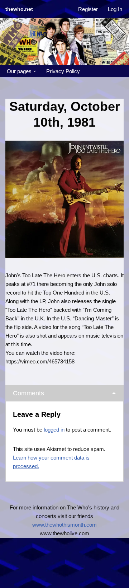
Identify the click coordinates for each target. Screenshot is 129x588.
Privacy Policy (63, 71)
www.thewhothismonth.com (64, 525)
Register (88, 9)
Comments (28, 393)
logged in (54, 430)
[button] (34, 71)
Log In (115, 9)
